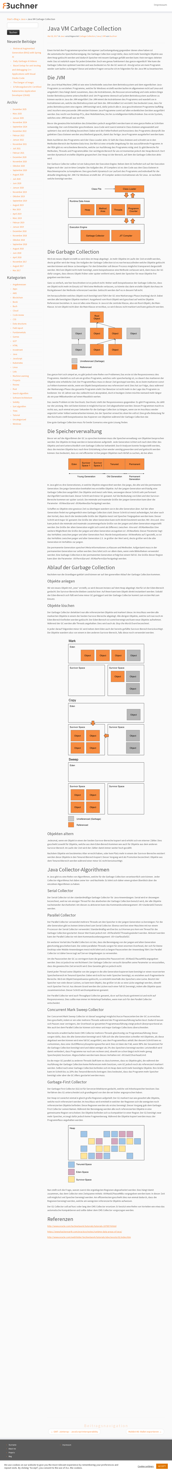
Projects (16, 380)
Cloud (15, 310)
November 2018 (20, 235)
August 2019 (18, 205)
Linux (15, 367)
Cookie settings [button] (146, 1466)
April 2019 (17, 213)
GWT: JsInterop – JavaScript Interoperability (74, 1431)
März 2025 (17, 113)
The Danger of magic (23, 82)
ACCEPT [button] (162, 1466)
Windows (17, 423)
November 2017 (20, 261)
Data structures (19, 323)
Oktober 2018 (19, 240)
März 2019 (17, 218)
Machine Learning (21, 376)
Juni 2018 (17, 253)
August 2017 (18, 266)
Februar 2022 (18, 135)
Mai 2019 (16, 209)
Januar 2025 (18, 118)
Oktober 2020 (19, 166)
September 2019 (20, 200)
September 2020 (20, 170)
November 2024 (20, 122)
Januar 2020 (18, 187)
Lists (15, 371)
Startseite (12, 1445)
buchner (113, 36)
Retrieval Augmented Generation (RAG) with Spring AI (26, 52)
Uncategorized (19, 419)
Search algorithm (20, 393)
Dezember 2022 (19, 131)
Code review (18, 315)
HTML (15, 345)
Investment (18, 349)
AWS (15, 293)
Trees (15, 410)
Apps (15, 288)
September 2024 (20, 126)
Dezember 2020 (19, 157)
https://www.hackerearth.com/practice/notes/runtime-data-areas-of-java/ (84, 1231)
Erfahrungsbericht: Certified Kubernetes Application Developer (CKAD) (26, 91)
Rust (15, 389)
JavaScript (17, 358)
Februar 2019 (18, 222)
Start (9, 19)
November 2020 (20, 161)
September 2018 (20, 244)
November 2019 (20, 192)
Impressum (160, 4)
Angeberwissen (19, 284)
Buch (15, 306)
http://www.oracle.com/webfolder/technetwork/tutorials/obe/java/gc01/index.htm (89, 1237)
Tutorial (16, 415)
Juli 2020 (16, 179)
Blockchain (18, 297)
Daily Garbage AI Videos (25, 61)
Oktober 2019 (19, 196)
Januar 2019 (18, 226)
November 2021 (20, 144)
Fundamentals (19, 332)
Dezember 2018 (19, 231)
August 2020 (18, 174)
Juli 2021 (16, 148)
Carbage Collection (87, 36)
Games (16, 336)
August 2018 (18, 248)
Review (16, 384)
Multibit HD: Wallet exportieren (145, 1431)
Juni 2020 (17, 183)
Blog (16, 19)
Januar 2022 (18, 139)
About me (12, 1449)
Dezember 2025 (19, 109)
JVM (104, 36)
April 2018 (17, 257)
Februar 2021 (18, 152)
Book (15, 302)
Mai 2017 (16, 270)
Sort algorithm (19, 406)
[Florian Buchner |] (20, 6)
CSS (14, 319)
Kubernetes (18, 363)
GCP (15, 341)
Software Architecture (22, 397)
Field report (18, 328)
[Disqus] (106, 1283)
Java (23, 19)
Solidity (16, 402)
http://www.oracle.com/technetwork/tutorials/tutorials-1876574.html (81, 1226)
